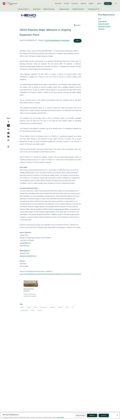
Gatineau (29, 307)
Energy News (37, 9)
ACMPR (22, 307)
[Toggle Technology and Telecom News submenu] (101, 9)
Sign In (99, 3)
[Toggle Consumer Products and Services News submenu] (31, 9)
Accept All (103, 415)
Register (108, 3)
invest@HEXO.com (25, 243)
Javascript (101, 29)
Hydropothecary (24, 310)
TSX (72, 307)
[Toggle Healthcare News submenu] (71, 9)
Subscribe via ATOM (104, 26)
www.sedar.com (59, 209)
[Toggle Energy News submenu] (42, 9)
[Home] (10, 3)
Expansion (60, 307)
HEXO (67, 307)
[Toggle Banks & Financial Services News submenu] (57, 9)
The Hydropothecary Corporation (57, 40)
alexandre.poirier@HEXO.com (28, 256)
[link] (58, 3)
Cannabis (39, 310)
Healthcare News (64, 9)
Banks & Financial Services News (50, 9)
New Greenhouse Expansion (29, 290)
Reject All (92, 415)
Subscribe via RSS (103, 24)
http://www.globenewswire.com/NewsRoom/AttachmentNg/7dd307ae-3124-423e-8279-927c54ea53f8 (50, 274)
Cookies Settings (80, 415)
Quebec (33, 310)
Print (99, 19)
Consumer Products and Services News (24, 9)
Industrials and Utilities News (78, 9)
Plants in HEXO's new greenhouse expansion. (30, 295)
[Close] (117, 415)
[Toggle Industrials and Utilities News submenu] (86, 9)
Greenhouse (52, 307)
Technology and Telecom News (94, 9)
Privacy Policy (60, 417)
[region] (60, 415)
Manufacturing (43, 307)
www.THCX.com (24, 245)
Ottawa (35, 307)
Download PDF (102, 21)
